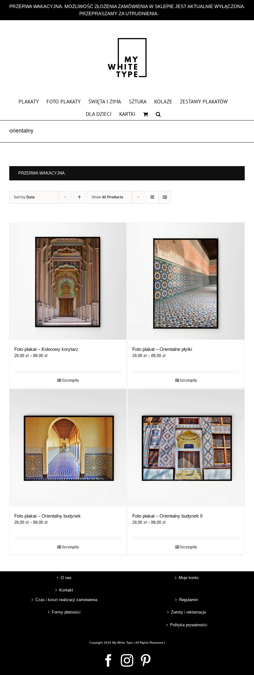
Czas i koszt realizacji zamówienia (66, 599)
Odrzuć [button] (167, 13)
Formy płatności (66, 612)
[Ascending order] (79, 197)
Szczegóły (70, 380)
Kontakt (66, 590)
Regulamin (188, 599)
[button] (158, 113)
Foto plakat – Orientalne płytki (162, 349)
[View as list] (165, 197)
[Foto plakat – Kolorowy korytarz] (68, 281)
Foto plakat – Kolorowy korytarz (46, 349)
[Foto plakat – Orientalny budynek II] (186, 447)
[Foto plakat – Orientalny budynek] (68, 447)
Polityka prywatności (188, 625)
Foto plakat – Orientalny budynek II (167, 516)
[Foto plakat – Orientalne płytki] (186, 281)
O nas (66, 577)
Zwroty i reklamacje (188, 612)
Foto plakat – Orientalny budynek (47, 516)
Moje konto (189, 577)
